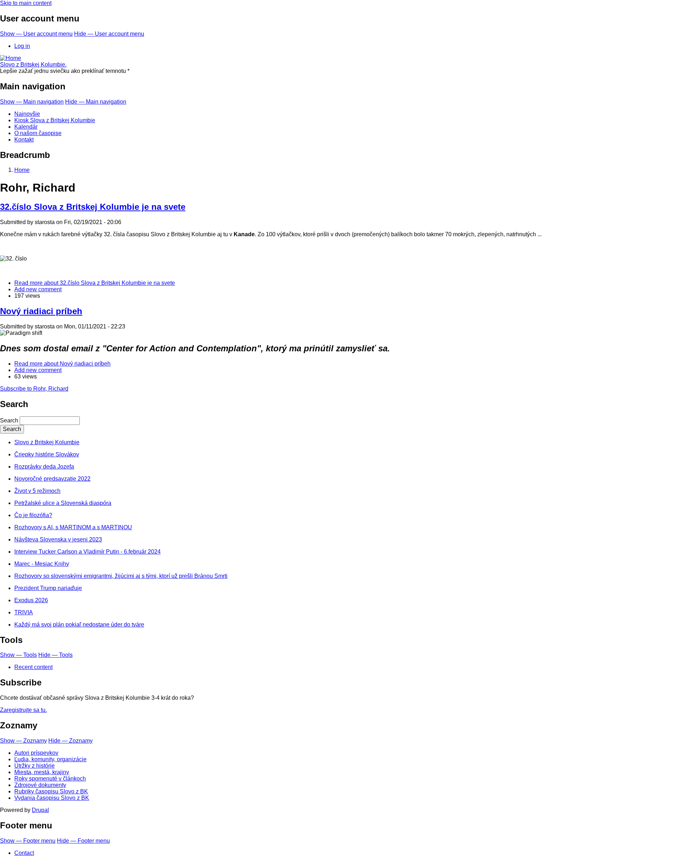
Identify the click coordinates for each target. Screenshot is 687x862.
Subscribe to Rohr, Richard (34, 389)
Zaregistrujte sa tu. (23, 710)
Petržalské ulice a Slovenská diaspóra (62, 503)
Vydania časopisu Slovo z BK (51, 798)
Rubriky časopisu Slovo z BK (51, 791)
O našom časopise (38, 133)
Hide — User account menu (109, 34)
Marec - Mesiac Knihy (41, 564)
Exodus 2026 (31, 600)
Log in (22, 46)
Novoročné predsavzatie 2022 (52, 479)
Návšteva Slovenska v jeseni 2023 (58, 539)
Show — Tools (18, 655)
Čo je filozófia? (33, 515)
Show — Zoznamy (23, 741)
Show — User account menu (36, 34)
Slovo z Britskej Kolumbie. (33, 64)
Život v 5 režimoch (37, 491)
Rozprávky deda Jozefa (44, 467)
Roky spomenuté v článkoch (50, 779)
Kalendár (26, 127)
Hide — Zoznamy (70, 741)
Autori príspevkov (36, 753)
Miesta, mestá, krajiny (41, 772)
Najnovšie (27, 114)
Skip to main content (26, 3)
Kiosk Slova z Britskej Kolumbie (54, 120)
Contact (24, 853)
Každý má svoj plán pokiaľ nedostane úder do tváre (79, 624)
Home (22, 170)
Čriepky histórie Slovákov (46, 454)
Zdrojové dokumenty (40, 785)
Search (9, 420)
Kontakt (24, 140)
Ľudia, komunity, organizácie (50, 759)
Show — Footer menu (27, 841)
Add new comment (38, 289)
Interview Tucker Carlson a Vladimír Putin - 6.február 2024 (87, 552)
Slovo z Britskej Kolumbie (46, 442)
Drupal (40, 810)
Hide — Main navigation (95, 102)
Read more (94, 283)
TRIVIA (23, 612)
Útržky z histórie (34, 766)
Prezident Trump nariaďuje (48, 588)
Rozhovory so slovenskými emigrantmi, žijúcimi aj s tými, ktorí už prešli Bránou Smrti (121, 576)
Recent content (33, 667)
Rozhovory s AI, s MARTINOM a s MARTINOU (73, 527)
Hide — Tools (55, 655)
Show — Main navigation (32, 102)
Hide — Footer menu (83, 841)
